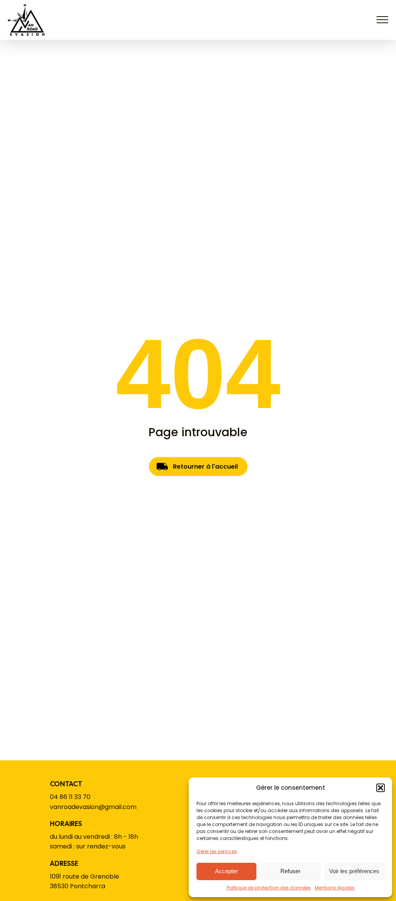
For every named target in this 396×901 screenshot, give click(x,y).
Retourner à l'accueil (205, 466)
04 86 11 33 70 (70, 796)
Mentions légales (335, 887)
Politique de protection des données (269, 887)
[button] (380, 788)
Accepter (226, 871)
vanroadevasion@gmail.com (93, 806)
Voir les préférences (354, 871)
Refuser (290, 871)
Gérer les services (216, 851)
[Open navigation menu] (382, 20)
